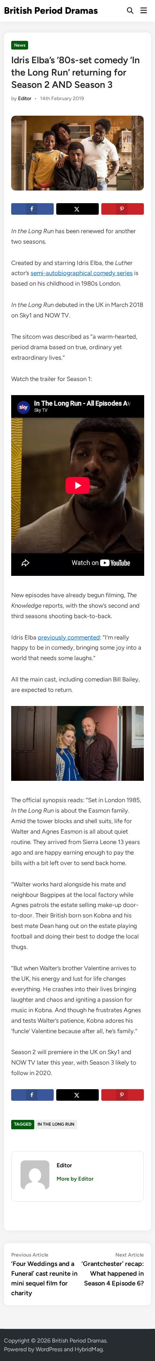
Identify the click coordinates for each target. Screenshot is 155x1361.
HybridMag (89, 1349)
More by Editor (75, 1179)
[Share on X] (77, 209)
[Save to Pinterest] (122, 209)
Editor (24, 98)
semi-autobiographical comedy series (82, 273)
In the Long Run (55, 1124)
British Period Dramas (51, 10)
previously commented (69, 637)
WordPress (49, 1349)
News (20, 45)
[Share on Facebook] (32, 209)
